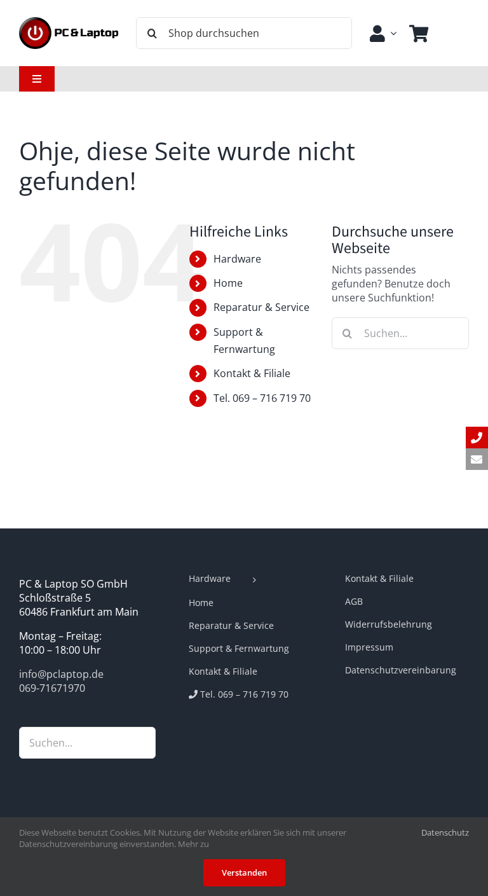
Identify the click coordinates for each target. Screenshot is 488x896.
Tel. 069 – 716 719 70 (262, 398)
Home (228, 283)
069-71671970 (52, 688)
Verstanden (244, 872)
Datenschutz (445, 832)
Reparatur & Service (261, 307)
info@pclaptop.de (61, 674)
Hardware (237, 259)
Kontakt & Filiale (252, 373)
